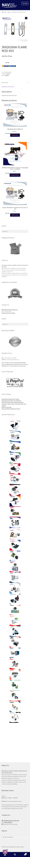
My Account (5, 854)
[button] (26, 18)
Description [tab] (5, 82)
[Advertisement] (15, 741)
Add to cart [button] (15, 215)
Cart (23, 853)
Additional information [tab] (8, 86)
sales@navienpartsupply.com (10, 309)
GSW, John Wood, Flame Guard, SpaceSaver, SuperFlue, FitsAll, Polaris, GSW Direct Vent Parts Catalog (14, 404)
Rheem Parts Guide (6, 407)
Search (15, 854)
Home (4, 12)
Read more (15, 135)
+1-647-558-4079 (7, 822)
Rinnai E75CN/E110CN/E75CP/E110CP (11, 409)
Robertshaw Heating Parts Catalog (10, 399)
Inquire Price (15, 175)
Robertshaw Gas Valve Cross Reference (11, 400)
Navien (9, 12)
